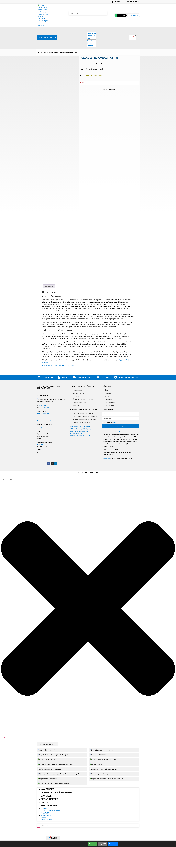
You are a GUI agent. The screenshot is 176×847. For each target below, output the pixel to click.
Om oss (45, 802)
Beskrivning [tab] (49, 286)
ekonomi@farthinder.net (44, 420)
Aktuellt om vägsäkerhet (57, 792)
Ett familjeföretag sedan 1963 (43, 1)
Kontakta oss (106, 458)
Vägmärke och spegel (47, 52)
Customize (113, 844)
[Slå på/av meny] (84, 30)
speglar (56, 52)
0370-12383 (42, 405)
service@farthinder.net (43, 428)
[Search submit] (70, 17)
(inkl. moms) (121, 15)
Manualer (47, 796)
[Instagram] (52, 463)
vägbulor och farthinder (124, 431)
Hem (38, 52)
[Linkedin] (55, 463)
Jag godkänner (110, 422)
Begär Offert (49, 799)
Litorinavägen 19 (41, 444)
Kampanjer (47, 789)
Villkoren (114, 422)
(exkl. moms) (134, 15)
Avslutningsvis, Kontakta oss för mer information (59, 365)
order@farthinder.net (43, 413)
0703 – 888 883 (44, 407)
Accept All (92, 844)
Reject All (102, 844)
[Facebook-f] (48, 463)
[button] (47, 744)
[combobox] (88, 480)
